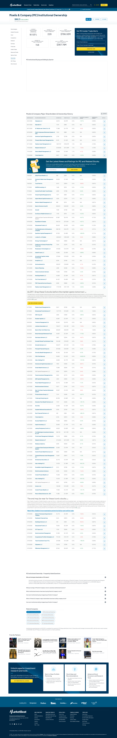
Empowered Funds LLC (41, 225)
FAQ (35, 725)
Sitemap (84, 725)
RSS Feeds (84, 721)
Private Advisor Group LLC (41, 394)
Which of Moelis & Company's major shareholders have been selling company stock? (46, 598)
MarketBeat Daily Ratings (51, 716)
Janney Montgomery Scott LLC (42, 428)
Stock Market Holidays (74, 721)
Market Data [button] (36, 5)
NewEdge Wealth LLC (40, 275)
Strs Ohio (37, 405)
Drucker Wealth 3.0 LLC (41, 420)
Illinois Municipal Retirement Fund (43, 333)
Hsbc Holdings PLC (40, 360)
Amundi (37, 210)
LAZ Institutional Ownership (48, 617)
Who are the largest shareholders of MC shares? (37, 577)
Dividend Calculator (63, 717)
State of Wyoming (39, 268)
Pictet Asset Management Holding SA (44, 436)
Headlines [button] (51, 5)
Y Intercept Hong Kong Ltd (41, 398)
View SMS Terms (91, 52)
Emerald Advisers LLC (40, 345)
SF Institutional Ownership (47, 623)
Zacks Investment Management (43, 533)
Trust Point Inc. (39, 183)
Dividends (72, 716)
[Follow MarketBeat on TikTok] (21, 724)
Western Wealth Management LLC (43, 202)
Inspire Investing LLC (40, 424)
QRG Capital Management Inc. (42, 379)
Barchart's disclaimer (52, 735)
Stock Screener (62, 721)
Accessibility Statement (87, 716)
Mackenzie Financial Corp (41, 518)
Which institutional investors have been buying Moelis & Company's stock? (44, 591)
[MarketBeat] (15, 5)
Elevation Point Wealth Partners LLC (44, 402)
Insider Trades (73, 719)
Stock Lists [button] (44, 5)
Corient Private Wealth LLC (41, 474)
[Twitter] (10, 724)
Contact (36, 723)
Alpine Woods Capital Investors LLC (44, 198)
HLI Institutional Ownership (47, 614)
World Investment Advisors (42, 386)
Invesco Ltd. (38, 486)
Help (38, 725)
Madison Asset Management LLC (43, 144)
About (35, 714)
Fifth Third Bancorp (40, 356)
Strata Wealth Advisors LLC (42, 367)
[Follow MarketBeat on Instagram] (19, 724)
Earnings (72, 717)
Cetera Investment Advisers (42, 271)
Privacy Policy (85, 719)
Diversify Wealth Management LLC (43, 352)
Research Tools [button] (27, 5)
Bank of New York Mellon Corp (42, 330)
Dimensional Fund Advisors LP (42, 311)
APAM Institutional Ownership (33, 612)
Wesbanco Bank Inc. (40, 443)
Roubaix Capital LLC (40, 318)
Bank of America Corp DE (41, 206)
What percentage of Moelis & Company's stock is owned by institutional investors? (46, 587)
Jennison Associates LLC (41, 326)
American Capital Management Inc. (43, 136)
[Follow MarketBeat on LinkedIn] (17, 724)
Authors (36, 717)
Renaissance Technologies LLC (43, 248)
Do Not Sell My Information (88, 717)
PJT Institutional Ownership (33, 623)
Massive (41, 734)
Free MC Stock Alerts (86, 9)
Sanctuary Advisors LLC (41, 337)
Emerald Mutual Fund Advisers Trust (44, 341)
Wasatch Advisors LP (40, 147)
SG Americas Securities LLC (42, 459)
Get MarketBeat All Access (21, 680)
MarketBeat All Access (50, 714)
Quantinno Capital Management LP (43, 233)
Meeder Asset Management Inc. (43, 307)
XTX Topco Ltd (39, 529)
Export (105, 113)
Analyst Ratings (73, 714)
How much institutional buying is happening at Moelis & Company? (42, 595)
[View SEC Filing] (104, 121)
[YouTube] (15, 724)
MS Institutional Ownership (33, 620)
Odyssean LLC (38, 121)
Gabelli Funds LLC (39, 252)
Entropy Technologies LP (41, 240)
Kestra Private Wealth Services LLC (44, 451)
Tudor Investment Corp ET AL (42, 540)
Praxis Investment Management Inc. (44, 375)
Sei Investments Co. (40, 264)
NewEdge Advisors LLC (41, 521)
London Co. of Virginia (40, 237)
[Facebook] (12, 724)
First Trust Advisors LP (40, 279)
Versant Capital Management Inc (43, 194)
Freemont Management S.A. (42, 322)
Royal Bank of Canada (40, 221)
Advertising (84, 714)
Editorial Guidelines (38, 716)
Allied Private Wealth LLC (41, 175)
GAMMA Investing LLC (40, 187)
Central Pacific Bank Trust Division (43, 191)
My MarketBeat (62, 719)
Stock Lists (61, 714)
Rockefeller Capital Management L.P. (44, 467)
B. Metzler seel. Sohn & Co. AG (42, 128)
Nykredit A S (38, 124)
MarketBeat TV (49, 717)
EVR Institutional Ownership (49, 612)
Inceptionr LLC (39, 260)
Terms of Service (86, 723)
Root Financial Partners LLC (42, 413)
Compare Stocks (62, 716)
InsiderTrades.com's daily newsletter (86, 37)
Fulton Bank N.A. (39, 155)
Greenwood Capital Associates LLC (44, 363)
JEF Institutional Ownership (33, 617)
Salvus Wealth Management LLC (43, 151)
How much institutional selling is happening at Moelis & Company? (42, 602)
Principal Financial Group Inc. (42, 348)
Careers (36, 721)
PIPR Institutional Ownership (48, 620)
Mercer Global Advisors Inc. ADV (43, 493)
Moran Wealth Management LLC (43, 382)
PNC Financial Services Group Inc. (43, 283)
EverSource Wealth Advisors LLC (43, 213)
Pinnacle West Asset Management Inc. (44, 140)
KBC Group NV (38, 314)
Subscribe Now (91, 48)
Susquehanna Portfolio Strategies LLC (44, 537)
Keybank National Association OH (43, 409)
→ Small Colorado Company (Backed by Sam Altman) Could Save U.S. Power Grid (43, 9)
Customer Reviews (50, 719)
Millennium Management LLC (42, 548)
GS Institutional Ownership (33, 614)
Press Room (37, 719)
